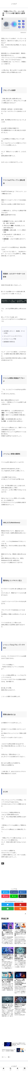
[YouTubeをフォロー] (20, 904)
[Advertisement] (14, 81)
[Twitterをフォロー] (7, 904)
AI (3, 863)
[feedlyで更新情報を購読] (7, 908)
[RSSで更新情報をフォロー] (20, 908)
